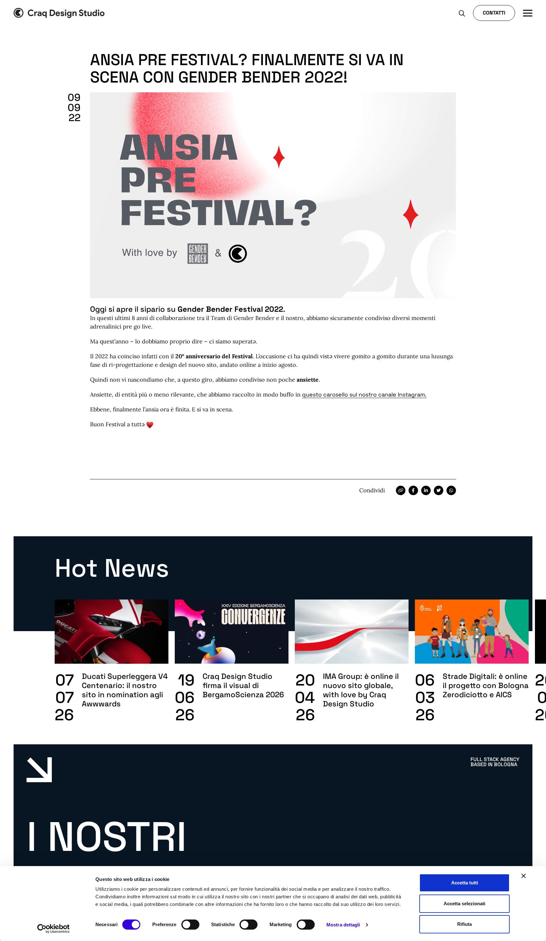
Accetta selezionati (464, 903)
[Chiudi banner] (523, 876)
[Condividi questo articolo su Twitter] (438, 490)
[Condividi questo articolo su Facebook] (413, 490)
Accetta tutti (464, 882)
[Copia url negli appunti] (400, 490)
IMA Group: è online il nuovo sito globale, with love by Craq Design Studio (361, 690)
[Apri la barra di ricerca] (462, 13)
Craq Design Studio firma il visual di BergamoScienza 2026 (243, 685)
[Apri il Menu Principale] (528, 13)
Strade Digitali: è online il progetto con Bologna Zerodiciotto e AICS (486, 685)
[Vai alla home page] (59, 13)
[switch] (190, 924)
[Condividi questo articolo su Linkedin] (426, 490)
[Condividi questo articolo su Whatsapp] (451, 490)
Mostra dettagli (343, 924)
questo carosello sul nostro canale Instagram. (364, 394)
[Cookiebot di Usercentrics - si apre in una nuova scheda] (53, 928)
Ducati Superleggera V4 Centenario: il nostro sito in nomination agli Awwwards (125, 690)
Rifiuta (464, 924)
